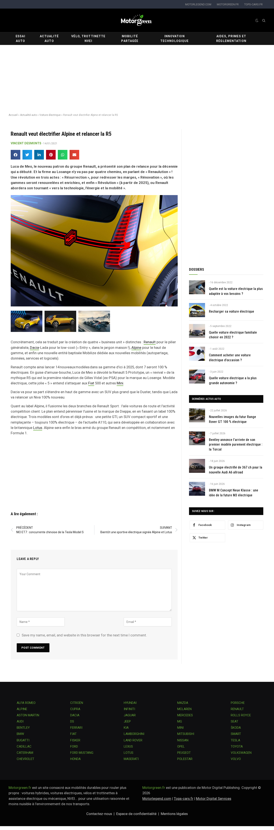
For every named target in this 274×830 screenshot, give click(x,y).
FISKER (75, 740)
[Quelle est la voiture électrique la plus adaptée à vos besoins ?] (197, 287)
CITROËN (76, 703)
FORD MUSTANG (81, 753)
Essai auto (20, 38)
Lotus (37, 427)
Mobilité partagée (129, 38)
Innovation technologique (174, 38)
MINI (180, 728)
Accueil (13, 114)
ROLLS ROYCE (241, 715)
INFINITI (129, 709)
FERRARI (76, 728)
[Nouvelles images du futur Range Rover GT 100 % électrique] (197, 415)
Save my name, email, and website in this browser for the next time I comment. (84, 635)
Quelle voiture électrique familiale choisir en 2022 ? (233, 334)
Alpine (136, 347)
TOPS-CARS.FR (253, 4)
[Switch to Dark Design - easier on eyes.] (256, 20)
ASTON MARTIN (28, 715)
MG (179, 721)
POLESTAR (184, 759)
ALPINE (22, 709)
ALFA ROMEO (26, 703)
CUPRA (75, 709)
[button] (15, 155)
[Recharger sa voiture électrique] (197, 310)
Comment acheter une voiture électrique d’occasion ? (230, 357)
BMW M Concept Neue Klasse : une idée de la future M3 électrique (233, 492)
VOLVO (236, 759)
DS (72, 721)
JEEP (127, 721)
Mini (120, 383)
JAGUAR (130, 715)
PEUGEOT (184, 753)
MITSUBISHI (185, 734)
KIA (126, 728)
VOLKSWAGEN (241, 753)
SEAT (234, 721)
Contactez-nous (99, 814)
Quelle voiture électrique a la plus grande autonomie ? (233, 380)
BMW (20, 734)
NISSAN (182, 740)
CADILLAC (24, 746)
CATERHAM (25, 753)
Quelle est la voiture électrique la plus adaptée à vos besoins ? (236, 291)
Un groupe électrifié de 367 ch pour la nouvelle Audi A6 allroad (235, 469)
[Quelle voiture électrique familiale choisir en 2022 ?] (197, 331)
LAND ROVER (133, 740)
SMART (236, 734)
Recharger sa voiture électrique (231, 311)
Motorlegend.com (156, 798)
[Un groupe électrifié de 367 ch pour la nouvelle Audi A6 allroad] (197, 466)
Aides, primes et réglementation (231, 38)
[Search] (263, 20)
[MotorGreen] (137, 20)
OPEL (181, 746)
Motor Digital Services (213, 798)
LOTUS (128, 753)
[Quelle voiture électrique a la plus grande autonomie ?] (197, 377)
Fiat (91, 383)
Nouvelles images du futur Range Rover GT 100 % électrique (232, 419)
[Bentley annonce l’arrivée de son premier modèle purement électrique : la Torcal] (197, 438)
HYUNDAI (130, 703)
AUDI (20, 721)
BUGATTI (23, 740)
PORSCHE (238, 703)
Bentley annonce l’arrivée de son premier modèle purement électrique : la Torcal (235, 445)
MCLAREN (184, 709)
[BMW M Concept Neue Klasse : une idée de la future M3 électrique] (197, 489)
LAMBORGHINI (134, 734)
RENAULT (237, 709)
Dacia (34, 347)
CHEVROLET (25, 759)
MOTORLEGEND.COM (198, 4)
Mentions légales (174, 814)
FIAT (73, 734)
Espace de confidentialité (136, 814)
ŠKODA (236, 728)
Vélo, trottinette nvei (88, 38)
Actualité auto (49, 38)
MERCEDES (185, 715)
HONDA (75, 759)
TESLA (235, 740)
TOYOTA (237, 746)
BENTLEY (23, 728)
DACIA (74, 715)
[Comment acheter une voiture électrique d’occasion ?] (197, 354)
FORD (74, 746)
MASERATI (131, 759)
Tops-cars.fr (183, 798)
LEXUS (128, 746)
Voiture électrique (50, 114)
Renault (150, 342)
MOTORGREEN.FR (228, 4)
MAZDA (182, 703)
